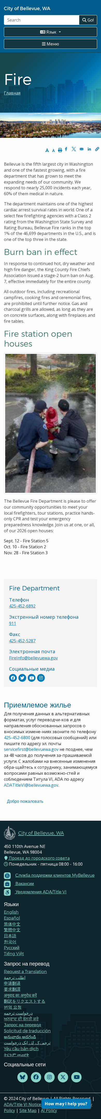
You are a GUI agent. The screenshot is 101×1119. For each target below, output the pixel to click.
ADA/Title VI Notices (23, 1104)
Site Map (28, 1110)
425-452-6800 (17, 737)
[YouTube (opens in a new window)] (76, 1077)
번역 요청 (12, 1007)
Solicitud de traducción (27, 1030)
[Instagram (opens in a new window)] (49, 1077)
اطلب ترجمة (14, 977)
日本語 (10, 935)
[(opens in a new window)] (13, 678)
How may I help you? (66, 1104)
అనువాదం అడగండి (20, 1036)
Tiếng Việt (14, 953)
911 (12, 623)
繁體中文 (12, 929)
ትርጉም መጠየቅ (16, 1054)
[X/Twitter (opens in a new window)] (63, 1077)
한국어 (10, 941)
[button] (97, 149)
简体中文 (12, 923)
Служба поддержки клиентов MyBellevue (55, 875)
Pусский (11, 947)
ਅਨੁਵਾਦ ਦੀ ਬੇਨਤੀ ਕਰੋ (21, 1018)
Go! (90, 20)
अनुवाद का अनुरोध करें (20, 995)
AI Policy (49, 1110)
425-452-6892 (22, 606)
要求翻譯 (12, 989)
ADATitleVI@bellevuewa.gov (31, 785)
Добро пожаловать (25, 801)
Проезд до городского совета (39, 858)
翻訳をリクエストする (24, 1001)
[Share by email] (81, 149)
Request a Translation (25, 971)
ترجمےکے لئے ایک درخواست (27, 1042)
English (11, 911)
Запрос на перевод (22, 1024)
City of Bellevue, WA (27, 8)
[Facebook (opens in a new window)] (36, 1077)
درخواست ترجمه (18, 1012)
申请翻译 (12, 983)
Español (12, 917)
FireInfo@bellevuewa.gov (33, 658)
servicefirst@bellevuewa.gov (31, 749)
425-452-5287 (22, 641)
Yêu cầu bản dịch (21, 1048)
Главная (12, 93)
